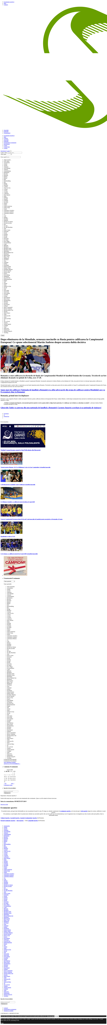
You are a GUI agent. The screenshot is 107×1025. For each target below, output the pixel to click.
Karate (5, 233)
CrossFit (6, 192)
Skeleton (6, 301)
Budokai (6, 185)
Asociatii (6, 130)
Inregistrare (7, 144)
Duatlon (6, 199)
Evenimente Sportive (9, 135)
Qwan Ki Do (7, 278)
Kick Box (6, 238)
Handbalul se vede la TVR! (8, 536)
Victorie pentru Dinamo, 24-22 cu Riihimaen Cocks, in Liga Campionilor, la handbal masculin (25, 467)
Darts (5, 196)
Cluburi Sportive (5, 818)
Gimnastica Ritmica (8, 213)
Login (5, 145)
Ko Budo (6, 240)
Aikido (5, 164)
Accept (56, 1016)
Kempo (5, 235)
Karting (6, 234)
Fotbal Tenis (7, 207)
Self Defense (7, 297)
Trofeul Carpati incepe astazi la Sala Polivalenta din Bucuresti (20, 450)
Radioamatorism (8, 279)
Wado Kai (6, 328)
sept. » (12, 783)
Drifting (6, 197)
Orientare (6, 262)
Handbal (6, 219)
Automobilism (7, 171)
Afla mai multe (50, 1016)
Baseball (6, 175)
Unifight (6, 325)
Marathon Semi (7, 249)
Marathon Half (7, 248)
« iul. (5, 783)
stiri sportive (84, 811)
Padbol (5, 263)
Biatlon (5, 176)
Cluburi (6, 4)
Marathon (6, 247)
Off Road (6, 259)
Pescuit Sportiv (7, 270)
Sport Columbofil (8, 307)
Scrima (5, 296)
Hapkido (6, 220)
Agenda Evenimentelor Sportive (28, 818)
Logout (5, 148)
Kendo (5, 237)
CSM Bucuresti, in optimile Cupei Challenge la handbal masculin (18, 484)
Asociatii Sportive (15, 818)
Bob (5, 179)
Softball (6, 306)
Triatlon (6, 322)
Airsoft (5, 165)
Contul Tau (7, 147)
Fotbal (5, 204)
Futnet (5, 209)
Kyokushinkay (7, 242)
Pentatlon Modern (8, 269)
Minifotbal (6, 251)
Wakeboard (6, 330)
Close (2, 1023)
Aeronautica (7, 162)
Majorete (6, 245)
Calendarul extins (8, 785)
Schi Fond (6, 292)
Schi (5, 289)
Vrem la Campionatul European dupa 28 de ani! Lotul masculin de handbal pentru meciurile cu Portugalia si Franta (31, 519)
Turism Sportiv (7, 324)
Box (5, 182)
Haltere (5, 217)
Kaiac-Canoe (7, 230)
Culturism (6, 193)
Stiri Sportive (20, 820)
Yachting (6, 332)
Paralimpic (6, 265)
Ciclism (6, 189)
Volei (5, 327)
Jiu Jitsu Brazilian (8, 227)
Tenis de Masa (7, 318)
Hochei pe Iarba (8, 223)
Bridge (5, 183)
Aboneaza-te (7, 793)
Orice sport (6, 161)
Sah (5, 282)
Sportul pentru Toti (8, 310)
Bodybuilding (7, 181)
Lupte (5, 244)
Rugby (5, 280)
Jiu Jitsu (6, 226)
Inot (5, 224)
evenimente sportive (65, 811)
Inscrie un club (4, 804)
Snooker (6, 303)
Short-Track (7, 299)
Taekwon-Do (7, 315)
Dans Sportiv (7, 195)
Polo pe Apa (7, 272)
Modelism (6, 254)
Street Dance (7, 313)
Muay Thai (6, 256)
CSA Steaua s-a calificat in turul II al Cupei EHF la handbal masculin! (19, 553)
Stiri (5, 3)
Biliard (5, 178)
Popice (5, 273)
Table (5, 314)
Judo (5, 228)
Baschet (6, 174)
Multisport (6, 258)
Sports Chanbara (8, 308)
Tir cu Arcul (7, 321)
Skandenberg (7, 300)
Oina (5, 261)
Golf (5, 216)
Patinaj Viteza (7, 268)
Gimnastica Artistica (9, 211)
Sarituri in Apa (7, 286)
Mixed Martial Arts (8, 252)
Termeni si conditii (8, 1010)
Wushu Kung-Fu (8, 331)
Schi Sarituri (7, 293)
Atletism (6, 169)
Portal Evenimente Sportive (8, 820)
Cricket (5, 190)
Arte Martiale (7, 168)
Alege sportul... (7, 159)
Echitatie (6, 200)
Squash (5, 311)
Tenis (5, 317)
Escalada (6, 202)
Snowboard (6, 304)
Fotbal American (8, 206)
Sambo (5, 283)
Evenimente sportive (9, 2)
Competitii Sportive (33, 820)
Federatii (6, 131)
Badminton (6, 172)
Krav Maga (6, 241)
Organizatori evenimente (10, 142)
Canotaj (6, 186)
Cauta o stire (4, 152)
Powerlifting (7, 275)
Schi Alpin (6, 290)
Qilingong (6, 276)
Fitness (5, 203)
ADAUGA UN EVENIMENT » (12, 763)
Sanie (5, 285)
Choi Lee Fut (7, 188)
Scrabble (6, 294)
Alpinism (6, 167)
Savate (5, 287)
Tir (4, 320)
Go (4, 214)
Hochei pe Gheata (8, 221)
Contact (6, 1008)
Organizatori (7, 133)
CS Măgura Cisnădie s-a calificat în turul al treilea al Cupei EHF (18, 502)
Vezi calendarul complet (10, 762)
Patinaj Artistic (7, 266)
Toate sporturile (11, 586)
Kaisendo (6, 231)
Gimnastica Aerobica (9, 210)
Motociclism (7, 255)
